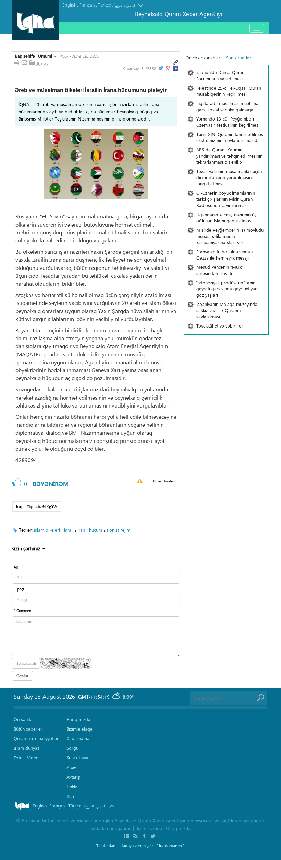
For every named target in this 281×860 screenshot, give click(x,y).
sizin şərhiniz (26, 548)
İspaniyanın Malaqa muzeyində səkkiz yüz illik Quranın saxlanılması (226, 310)
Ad (16, 567)
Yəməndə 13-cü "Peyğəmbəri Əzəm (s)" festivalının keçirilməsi (227, 122)
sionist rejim (118, 530)
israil (68, 530)
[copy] (62, 504)
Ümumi (45, 56)
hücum (95, 530)
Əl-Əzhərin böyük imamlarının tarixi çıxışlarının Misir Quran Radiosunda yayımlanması (225, 199)
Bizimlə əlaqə (79, 729)
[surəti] (175, 62)
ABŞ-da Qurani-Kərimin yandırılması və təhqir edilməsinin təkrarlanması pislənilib (229, 156)
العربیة (118, 5)
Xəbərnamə (77, 738)
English (69, 5)
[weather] (117, 696)
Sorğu (72, 748)
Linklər (72, 786)
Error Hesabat (164, 481)
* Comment (23, 610)
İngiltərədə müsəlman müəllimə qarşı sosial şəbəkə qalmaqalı (227, 106)
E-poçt (19, 589)
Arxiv (71, 767)
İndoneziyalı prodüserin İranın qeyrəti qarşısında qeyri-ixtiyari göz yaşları (227, 288)
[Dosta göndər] (24, 63)
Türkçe (104, 5)
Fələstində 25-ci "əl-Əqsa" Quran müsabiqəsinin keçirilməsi (228, 91)
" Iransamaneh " (170, 845)
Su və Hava (77, 757)
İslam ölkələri (47, 530)
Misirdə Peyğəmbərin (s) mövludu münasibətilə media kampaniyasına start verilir (230, 236)
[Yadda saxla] (32, 62)
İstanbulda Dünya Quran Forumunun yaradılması (220, 75)
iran (81, 530)
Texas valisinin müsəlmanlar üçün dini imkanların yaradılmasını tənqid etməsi (229, 177)
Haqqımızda (78, 719)
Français (87, 5)
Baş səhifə (25, 56)
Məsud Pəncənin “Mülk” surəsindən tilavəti (219, 270)
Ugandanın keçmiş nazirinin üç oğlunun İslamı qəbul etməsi (226, 217)
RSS (70, 796)
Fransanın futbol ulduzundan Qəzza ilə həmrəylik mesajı (224, 255)
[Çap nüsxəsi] (17, 63)
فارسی (130, 5)
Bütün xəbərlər (28, 729)
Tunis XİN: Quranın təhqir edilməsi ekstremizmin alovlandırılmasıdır (230, 137)
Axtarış (73, 777)
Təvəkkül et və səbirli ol (219, 326)
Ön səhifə (23, 719)
